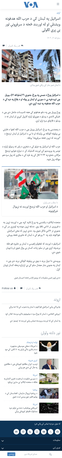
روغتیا (35, 390)
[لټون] (50, 454)
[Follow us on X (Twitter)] (50, 431)
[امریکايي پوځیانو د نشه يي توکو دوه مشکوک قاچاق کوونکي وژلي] (49, 408)
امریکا (35, 375)
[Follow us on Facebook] (57, 431)
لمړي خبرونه (32, 361)
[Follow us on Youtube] (43, 431)
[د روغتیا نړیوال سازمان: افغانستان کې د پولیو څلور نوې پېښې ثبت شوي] (49, 393)
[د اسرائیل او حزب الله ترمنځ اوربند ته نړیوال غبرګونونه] (31, 184)
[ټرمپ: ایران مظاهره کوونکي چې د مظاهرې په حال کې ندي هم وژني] (49, 364)
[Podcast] (23, 431)
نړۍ (58, 12)
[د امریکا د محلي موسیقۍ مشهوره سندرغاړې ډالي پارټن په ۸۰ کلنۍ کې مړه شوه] (49, 346)
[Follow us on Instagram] (37, 431)
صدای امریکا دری (30, 454)
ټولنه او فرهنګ (31, 343)
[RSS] (30, 431)
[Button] (15, 45)
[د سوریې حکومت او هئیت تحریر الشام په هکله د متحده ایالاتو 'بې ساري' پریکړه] (49, 378)
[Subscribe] (16, 431)
